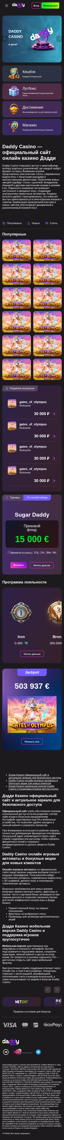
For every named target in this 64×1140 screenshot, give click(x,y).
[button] (5, 39)
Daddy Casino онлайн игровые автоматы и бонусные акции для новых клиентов (33, 782)
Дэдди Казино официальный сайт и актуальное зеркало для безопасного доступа (35, 776)
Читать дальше (41, 565)
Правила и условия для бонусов (32, 1011)
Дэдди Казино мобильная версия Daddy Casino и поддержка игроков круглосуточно (33, 787)
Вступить (19, 565)
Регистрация (50, 5)
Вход (36, 5)
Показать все (32, 741)
